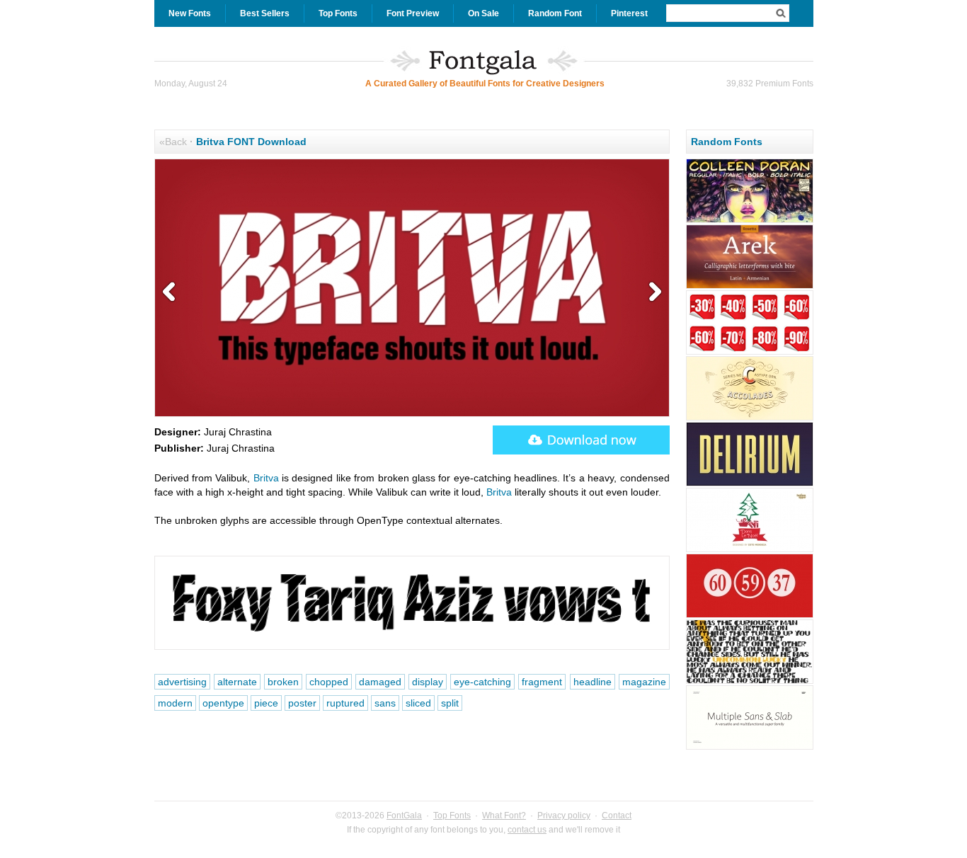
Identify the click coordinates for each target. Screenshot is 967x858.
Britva (266, 478)
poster (302, 703)
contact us (527, 830)
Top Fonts (338, 13)
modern (175, 703)
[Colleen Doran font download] (749, 221)
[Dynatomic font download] (749, 681)
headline (592, 681)
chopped (328, 681)
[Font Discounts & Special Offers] (749, 352)
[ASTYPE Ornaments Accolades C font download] (749, 418)
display (427, 681)
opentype (223, 703)
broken (283, 681)
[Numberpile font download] (749, 616)
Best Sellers (265, 13)
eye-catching (482, 681)
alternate (237, 681)
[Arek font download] (749, 286)
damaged (380, 681)
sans (385, 703)
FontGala (404, 815)
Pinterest (629, 13)
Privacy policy (563, 815)
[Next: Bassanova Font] (652, 292)
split (450, 703)
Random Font (555, 13)
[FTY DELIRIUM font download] (749, 484)
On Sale (483, 13)
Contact (616, 815)
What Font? (504, 815)
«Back (173, 141)
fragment (542, 681)
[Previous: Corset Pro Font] (172, 292)
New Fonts (189, 13)
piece (266, 703)
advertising (182, 681)
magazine (644, 681)
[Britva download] (581, 439)
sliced (418, 703)
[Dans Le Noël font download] (749, 550)
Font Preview (413, 13)
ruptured (345, 703)
